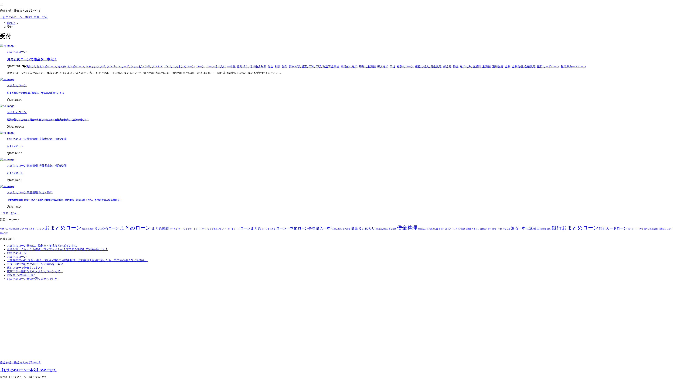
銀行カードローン (548, 66)
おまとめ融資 (88, 229)
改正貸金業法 (330, 66)
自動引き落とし (472, 229)
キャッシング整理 (209, 229)
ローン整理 (306, 228)
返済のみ (465, 66)
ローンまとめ (250, 228)
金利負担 (517, 66)
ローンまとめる (268, 229)
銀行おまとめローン (575, 228)
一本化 (231, 66)
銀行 (549, 229)
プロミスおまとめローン (179, 66)
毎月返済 (382, 66)
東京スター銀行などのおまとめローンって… (35, 271)
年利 (311, 66)
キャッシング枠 (95, 66)
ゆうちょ (174, 229)
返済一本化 (520, 228)
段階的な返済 (349, 66)
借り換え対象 (258, 66)
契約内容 (294, 66)
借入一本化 (325, 228)
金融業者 (530, 66)
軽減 (455, 66)
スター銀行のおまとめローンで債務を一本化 (35, 263)
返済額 (486, 66)
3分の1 (30, 66)
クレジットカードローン (228, 229)
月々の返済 (460, 229)
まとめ (61, 66)
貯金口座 (506, 229)
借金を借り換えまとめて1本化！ (20, 362)
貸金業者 (436, 66)
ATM (2, 229)
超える (447, 66)
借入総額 (346, 229)
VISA (22, 229)
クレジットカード (118, 66)
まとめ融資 (160, 228)
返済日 (477, 66)
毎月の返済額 (367, 66)
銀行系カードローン (573, 66)
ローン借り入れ (216, 66)
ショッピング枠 (140, 66)
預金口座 (4, 233)
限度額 (655, 229)
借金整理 (407, 228)
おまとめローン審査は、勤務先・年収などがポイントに (35, 92)
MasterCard (14, 229)
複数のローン (405, 66)
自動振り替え (486, 229)
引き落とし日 (432, 229)
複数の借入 (422, 66)
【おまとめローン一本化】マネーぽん (24, 17)
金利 (507, 66)
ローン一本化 (286, 228)
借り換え (242, 66)
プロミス (157, 66)
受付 (284, 66)
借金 (270, 66)
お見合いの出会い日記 (21, 275)
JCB (6, 229)
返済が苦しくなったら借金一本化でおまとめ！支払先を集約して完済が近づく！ (48, 119)
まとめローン (75, 66)
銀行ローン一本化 (635, 229)
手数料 (441, 229)
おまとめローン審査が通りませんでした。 (33, 278)
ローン (200, 66)
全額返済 (422, 229)
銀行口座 (648, 229)
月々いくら (450, 229)
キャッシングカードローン (189, 229)
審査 (304, 66)
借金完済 (392, 229)
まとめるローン (106, 228)
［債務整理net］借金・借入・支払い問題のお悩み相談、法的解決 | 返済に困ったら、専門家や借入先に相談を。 (64, 199)
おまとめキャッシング (34, 229)
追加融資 (497, 66)
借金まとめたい (363, 228)
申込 (392, 66)
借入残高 (338, 229)
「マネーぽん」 (10, 213)
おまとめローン (46, 66)
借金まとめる (382, 229)
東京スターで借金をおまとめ (25, 267)
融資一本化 (497, 229)
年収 (318, 66)
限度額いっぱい (665, 229)
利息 (277, 66)
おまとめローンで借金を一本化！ (32, 59)
